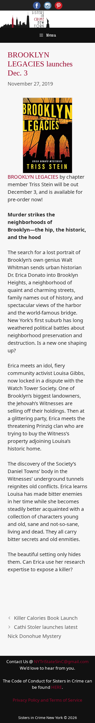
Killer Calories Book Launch (46, 618)
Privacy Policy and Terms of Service (47, 700)
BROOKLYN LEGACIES (33, 176)
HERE (56, 687)
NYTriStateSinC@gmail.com (61, 661)
